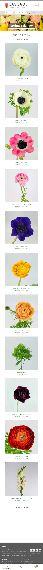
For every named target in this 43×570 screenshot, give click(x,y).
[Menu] (36, 5)
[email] (31, 551)
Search (21, 567)
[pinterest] (37, 551)
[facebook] (34, 551)
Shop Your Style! (21, 13)
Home (10, 13)
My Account (7, 567)
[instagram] (40, 551)
